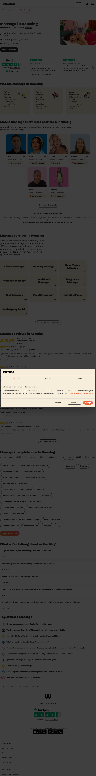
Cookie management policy (81, 393)
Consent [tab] (16, 379)
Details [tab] (48, 379)
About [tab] (79, 379)
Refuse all (59, 403)
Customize (73, 403)
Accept (88, 403)
